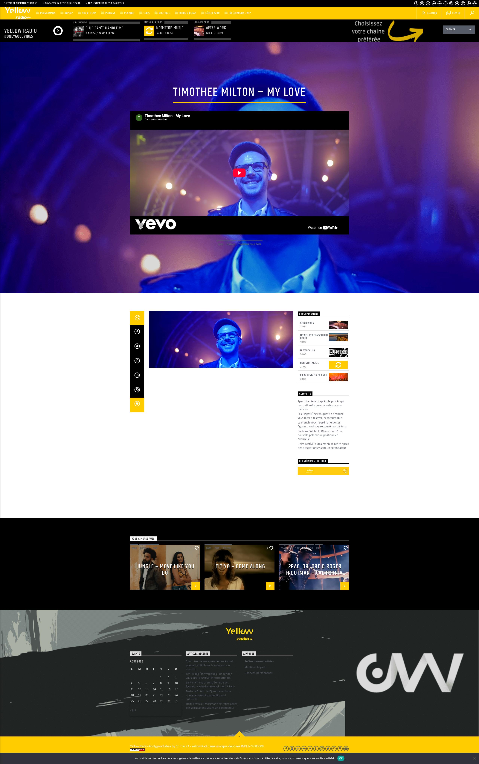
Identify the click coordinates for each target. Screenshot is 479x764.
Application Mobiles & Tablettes (106, 3)
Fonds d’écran (187, 13)
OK (341, 758)
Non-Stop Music (309, 363)
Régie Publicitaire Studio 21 (21, 3)
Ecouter (432, 13)
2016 (220, 244)
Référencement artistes (259, 661)
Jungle (144, 548)
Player (455, 13)
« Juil (133, 710)
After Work (307, 322)
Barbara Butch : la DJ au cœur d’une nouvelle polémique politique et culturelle (320, 435)
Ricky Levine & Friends (313, 375)
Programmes (48, 13)
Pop (154, 548)
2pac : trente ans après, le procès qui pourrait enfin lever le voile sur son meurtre (321, 405)
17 (176, 689)
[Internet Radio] (202, 749)
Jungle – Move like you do (166, 570)
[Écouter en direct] (302, 471)
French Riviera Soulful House (314, 337)
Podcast (110, 13)
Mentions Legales (255, 667)
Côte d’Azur (212, 13)
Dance (231, 244)
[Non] (474, 758)
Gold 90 (308, 548)
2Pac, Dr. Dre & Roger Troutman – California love (314, 573)
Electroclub (307, 350)
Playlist (129, 13)
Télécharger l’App (240, 13)
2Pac (283, 548)
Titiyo (227, 548)
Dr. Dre (295, 548)
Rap (318, 548)
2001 (208, 548)
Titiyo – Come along (240, 566)
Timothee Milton (249, 244)
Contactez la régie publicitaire (62, 3)
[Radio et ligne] (345, 471)
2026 (134, 548)
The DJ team (89, 13)
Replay (69, 13)
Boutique (164, 13)
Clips (147, 13)
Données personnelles (259, 673)
